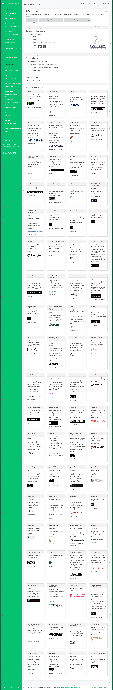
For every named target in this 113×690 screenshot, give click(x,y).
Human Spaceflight (10, 13)
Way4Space (52, 653)
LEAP (28, 337)
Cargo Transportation (11, 16)
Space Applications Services (76, 434)
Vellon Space (31, 653)
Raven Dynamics (96, 375)
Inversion (93, 276)
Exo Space (30, 184)
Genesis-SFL (52, 211)
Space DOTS (52, 467)
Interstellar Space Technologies (54, 276)
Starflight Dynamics (76, 552)
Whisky (7, 75)
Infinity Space (31, 276)
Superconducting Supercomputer (13, 83)
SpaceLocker (31, 525)
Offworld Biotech (96, 337)
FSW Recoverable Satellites (33, 211)
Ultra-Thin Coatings (10, 78)
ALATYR (93, 91)
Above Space (53, 91)
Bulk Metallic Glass (10, 126)
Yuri (71, 653)
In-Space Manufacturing (12, 26)
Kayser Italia (74, 122)
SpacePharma (53, 525)
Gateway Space (32, 4)
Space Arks (8, 89)
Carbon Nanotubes (10, 123)
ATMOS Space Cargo (55, 122)
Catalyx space (95, 122)
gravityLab (94, 211)
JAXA (71, 307)
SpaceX (93, 525)
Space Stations (9, 21)
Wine (6, 73)
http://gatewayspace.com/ (47, 42)
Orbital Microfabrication (11, 102)
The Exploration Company (96, 586)
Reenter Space (53, 407)
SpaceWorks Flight (76, 525)
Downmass (52, 156)
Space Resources (10, 29)
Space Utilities (9, 31)
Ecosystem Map (9, 39)
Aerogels (7, 134)
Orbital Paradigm (33, 375)
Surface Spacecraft (10, 18)
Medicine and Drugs (10, 107)
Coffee (7, 118)
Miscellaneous (9, 37)
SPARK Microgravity (33, 552)
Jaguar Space (32, 307)
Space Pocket (95, 467)
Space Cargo (31, 467)
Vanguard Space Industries (75, 625)
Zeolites (7, 68)
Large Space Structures (11, 110)
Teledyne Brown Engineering (54, 586)
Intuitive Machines (75, 276)
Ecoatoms (73, 156)
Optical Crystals (9, 105)
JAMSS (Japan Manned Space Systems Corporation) (56, 308)
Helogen (30, 241)
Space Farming (9, 86)
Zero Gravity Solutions (98, 653)
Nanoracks (73, 337)
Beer (6, 131)
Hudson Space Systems (56, 241)
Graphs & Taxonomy (10, 42)
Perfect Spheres (9, 97)
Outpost (51, 375)
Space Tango (53, 496)
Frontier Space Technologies (95, 184)
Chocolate (8, 120)
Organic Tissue (9, 99)
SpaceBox (94, 496)
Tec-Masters (31, 585)
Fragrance (8, 112)
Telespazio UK (74, 585)
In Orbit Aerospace (97, 241)
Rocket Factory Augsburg (32, 434)
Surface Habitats (9, 23)
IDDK (71, 241)
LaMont (93, 307)
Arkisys (29, 122)
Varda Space (95, 624)
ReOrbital (73, 407)
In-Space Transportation (12, 34)
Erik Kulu (33, 688)
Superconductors (10, 81)
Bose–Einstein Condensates (13, 128)
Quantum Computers (11, 94)
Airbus (72, 91)
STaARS (51, 552)
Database (85, 3)
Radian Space (74, 375)
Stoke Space (95, 552)
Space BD (94, 433)
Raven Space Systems (34, 407)
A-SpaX (29, 91)
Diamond (7, 115)
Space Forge (74, 467)
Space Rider (31, 496)
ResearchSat (95, 407)
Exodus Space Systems (56, 184)
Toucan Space (53, 624)
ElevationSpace (96, 156)
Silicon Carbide (9, 91)
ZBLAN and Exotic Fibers (11, 70)
